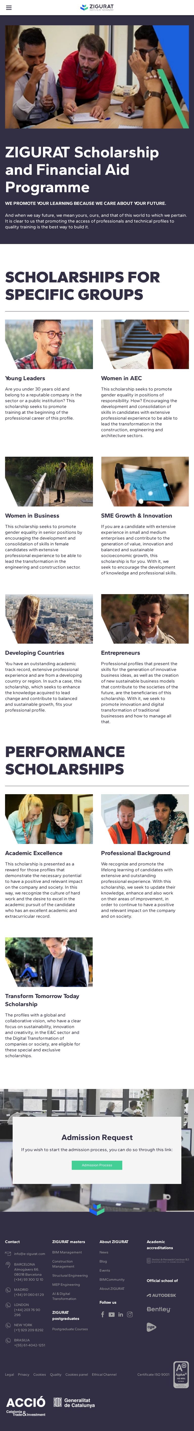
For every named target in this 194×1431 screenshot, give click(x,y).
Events (105, 1270)
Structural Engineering (70, 1275)
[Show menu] (9, 8)
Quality (55, 1374)
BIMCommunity (112, 1279)
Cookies (39, 1374)
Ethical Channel (104, 1374)
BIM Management (67, 1252)
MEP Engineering (66, 1284)
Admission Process (97, 1165)
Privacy (23, 1374)
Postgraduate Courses (70, 1329)
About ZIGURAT (112, 1289)
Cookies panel (76, 1374)
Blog (103, 1261)
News (104, 1252)
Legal (9, 1374)
